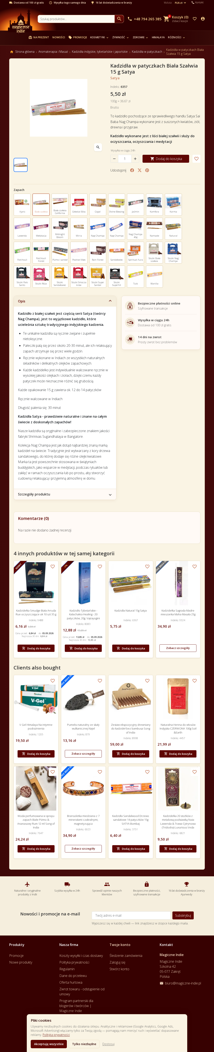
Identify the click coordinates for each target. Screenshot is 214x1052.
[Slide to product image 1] (21, 165)
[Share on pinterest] (147, 170)
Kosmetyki (99, 37)
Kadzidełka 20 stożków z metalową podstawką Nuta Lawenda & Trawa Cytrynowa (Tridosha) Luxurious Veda (178, 821)
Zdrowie (141, 37)
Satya (115, 78)
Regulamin (67, 969)
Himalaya (158, 37)
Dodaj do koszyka (166, 158)
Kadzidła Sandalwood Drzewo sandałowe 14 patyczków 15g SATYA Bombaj (130, 819)
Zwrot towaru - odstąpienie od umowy (81, 991)
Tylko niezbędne (84, 1044)
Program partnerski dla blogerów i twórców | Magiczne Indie (76, 1005)
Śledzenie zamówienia (126, 955)
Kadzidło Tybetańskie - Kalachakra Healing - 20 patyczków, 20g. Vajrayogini (83, 614)
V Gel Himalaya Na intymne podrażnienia (35, 726)
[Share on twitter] (139, 170)
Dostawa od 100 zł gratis (29, 2)
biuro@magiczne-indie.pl (183, 983)
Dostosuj (108, 1044)
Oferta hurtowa (70, 982)
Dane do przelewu (73, 975)
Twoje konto (120, 944)
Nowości (58, 37)
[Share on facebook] (132, 170)
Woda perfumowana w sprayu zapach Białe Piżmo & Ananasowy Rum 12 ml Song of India (36, 821)
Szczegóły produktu (34, 494)
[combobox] (76, 19)
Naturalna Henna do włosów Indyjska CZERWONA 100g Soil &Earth (178, 728)
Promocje (77, 37)
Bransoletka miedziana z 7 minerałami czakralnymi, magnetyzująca (83, 819)
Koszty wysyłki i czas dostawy (81, 955)
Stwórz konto (119, 969)
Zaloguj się (117, 962)
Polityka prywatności (56, 1035)
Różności (176, 37)
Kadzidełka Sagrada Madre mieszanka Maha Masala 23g (178, 612)
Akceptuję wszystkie (49, 1044)
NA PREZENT (38, 37)
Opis (21, 301)
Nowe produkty (20, 962)
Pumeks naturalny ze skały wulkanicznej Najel (83, 726)
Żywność (120, 37)
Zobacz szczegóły (178, 648)
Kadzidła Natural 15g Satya (131, 610)
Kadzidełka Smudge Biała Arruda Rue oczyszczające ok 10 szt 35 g (36, 612)
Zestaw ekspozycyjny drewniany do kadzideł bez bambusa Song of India (130, 728)
